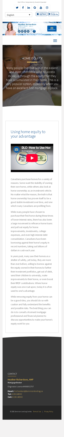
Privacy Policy (48, 411)
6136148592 (17, 394)
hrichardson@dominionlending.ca (28, 391)
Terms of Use (37, 411)
